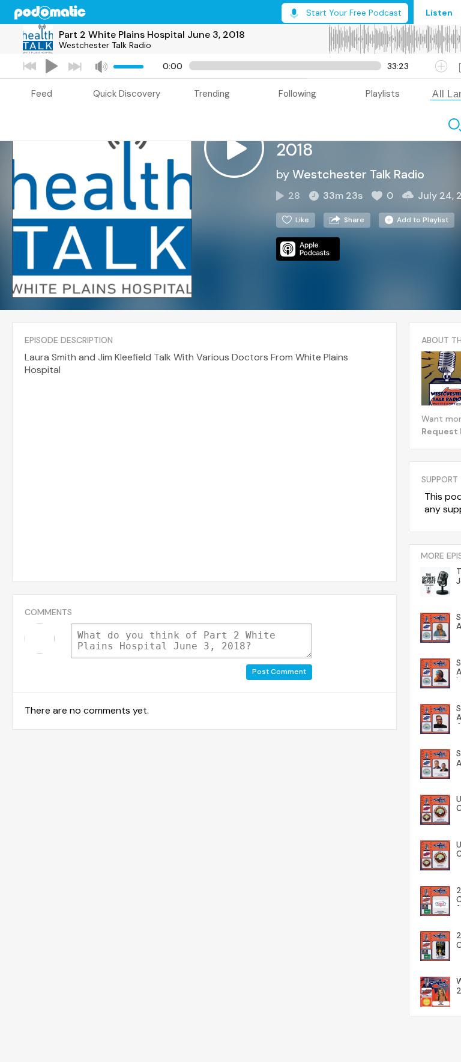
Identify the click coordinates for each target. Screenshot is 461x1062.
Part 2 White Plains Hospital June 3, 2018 (152, 34)
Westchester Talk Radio (105, 45)
